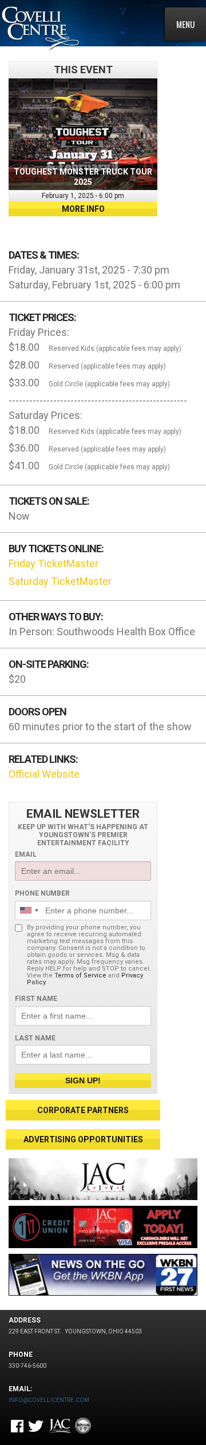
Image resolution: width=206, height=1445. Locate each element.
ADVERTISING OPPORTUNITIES (83, 1139)
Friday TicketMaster (53, 563)
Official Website (44, 774)
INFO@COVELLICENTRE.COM (49, 1400)
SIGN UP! (83, 1080)
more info (83, 208)
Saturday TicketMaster (60, 581)
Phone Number (42, 893)
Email (26, 854)
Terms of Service (80, 975)
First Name (36, 999)
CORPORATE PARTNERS (83, 1110)
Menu (185, 24)
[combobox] (28, 910)
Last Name (35, 1038)
